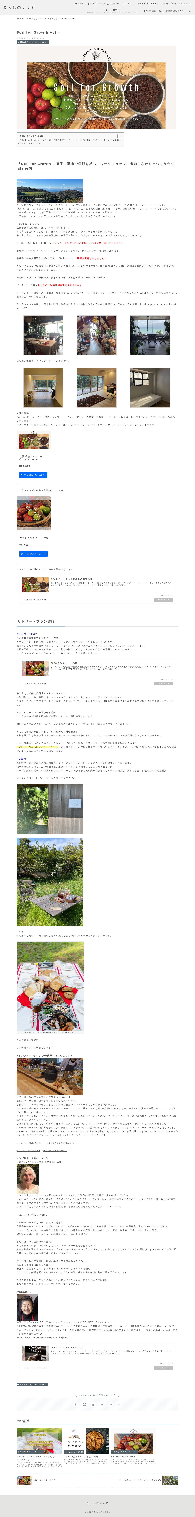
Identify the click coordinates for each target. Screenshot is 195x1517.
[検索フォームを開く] (190, 11)
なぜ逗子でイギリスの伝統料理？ (59, 212)
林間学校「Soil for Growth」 (33, 1384)
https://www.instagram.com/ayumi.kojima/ (42, 1338)
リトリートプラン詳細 (30, 143)
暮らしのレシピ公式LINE (28, 1151)
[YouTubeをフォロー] (93, 1404)
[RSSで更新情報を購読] (119, 1404)
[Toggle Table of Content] (118, 136)
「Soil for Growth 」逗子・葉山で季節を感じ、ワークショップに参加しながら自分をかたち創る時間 (70, 140)
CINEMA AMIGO (26, 1223)
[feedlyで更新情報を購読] (110, 1404)
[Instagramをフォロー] (84, 1404)
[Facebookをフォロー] (75, 1404)
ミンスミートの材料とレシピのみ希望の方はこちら (45, 569)
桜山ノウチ (66, 258)
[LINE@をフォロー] (102, 1404)
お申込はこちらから (33, 474)
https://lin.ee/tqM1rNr (55, 1151)
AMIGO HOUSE (119, 293)
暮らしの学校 (73, 205)
